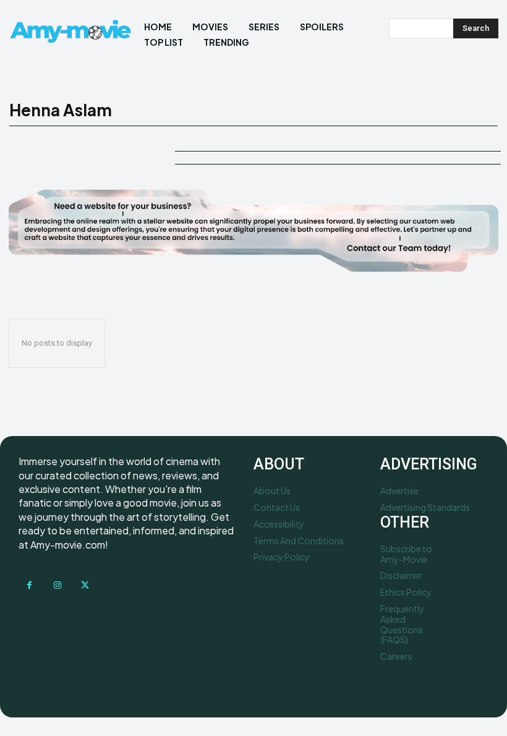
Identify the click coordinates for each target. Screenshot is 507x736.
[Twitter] (85, 585)
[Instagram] (57, 585)
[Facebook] (29, 585)
